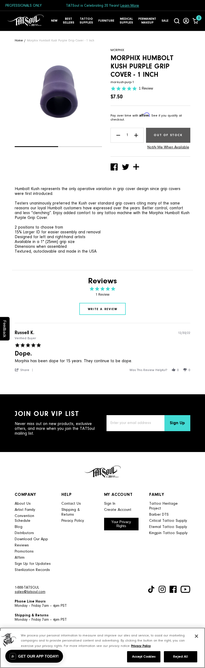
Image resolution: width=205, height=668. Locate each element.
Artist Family (25, 510)
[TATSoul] (25, 21)
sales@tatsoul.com (30, 592)
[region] (102, 648)
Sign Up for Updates (33, 564)
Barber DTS (159, 515)
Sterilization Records (32, 570)
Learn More (129, 6)
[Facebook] (173, 589)
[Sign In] (186, 21)
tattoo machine (118, 213)
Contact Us (71, 504)
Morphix (117, 50)
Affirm (20, 558)
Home (19, 40)
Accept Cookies (144, 656)
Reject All (180, 656)
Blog (18, 527)
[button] (36, 146)
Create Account (117, 510)
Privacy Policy (72, 521)
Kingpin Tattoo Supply (168, 533)
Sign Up (177, 423)
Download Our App (31, 539)
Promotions (24, 552)
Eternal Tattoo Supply (168, 527)
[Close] (196, 636)
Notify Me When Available (168, 147)
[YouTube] (185, 589)
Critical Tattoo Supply (168, 521)
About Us (23, 504)
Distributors (24, 533)
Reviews (22, 545)
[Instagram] (162, 589)
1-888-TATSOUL (27, 588)
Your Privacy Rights (121, 524)
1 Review (146, 88)
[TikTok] (151, 589)
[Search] (177, 21)
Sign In (109, 504)
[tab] (102, 309)
